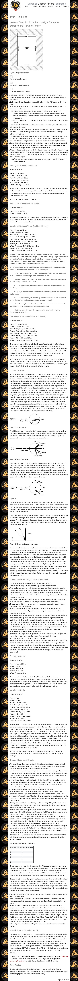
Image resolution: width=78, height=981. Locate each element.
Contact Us (66, 6)
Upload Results (63, 980)
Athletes (35, 6)
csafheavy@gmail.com (17, 961)
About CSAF (58, 6)
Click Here (64, 956)
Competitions (42, 6)
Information (50, 6)
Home (27, 6)
